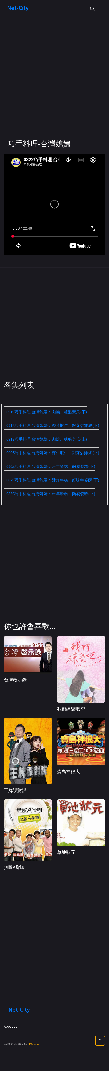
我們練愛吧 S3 (71, 709)
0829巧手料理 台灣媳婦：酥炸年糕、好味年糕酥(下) (52, 479)
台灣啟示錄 (15, 680)
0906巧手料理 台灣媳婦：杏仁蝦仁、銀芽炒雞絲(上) (52, 452)
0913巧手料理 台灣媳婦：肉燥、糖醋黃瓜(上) (46, 439)
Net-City (33, 1044)
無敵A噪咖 (14, 867)
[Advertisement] (54, 84)
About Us (10, 1026)
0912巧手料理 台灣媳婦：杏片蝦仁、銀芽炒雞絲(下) (52, 425)
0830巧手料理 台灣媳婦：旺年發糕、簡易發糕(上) (50, 493)
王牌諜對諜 (15, 790)
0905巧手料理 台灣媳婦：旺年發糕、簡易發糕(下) (50, 466)
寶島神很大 (68, 771)
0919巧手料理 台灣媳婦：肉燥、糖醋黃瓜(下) (46, 411)
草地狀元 (66, 852)
